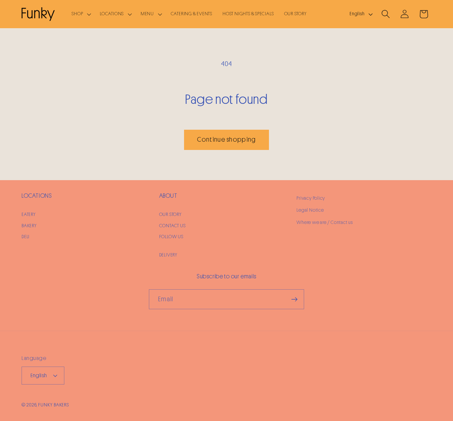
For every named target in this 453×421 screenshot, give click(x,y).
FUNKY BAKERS (53, 404)
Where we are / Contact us (324, 222)
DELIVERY (168, 254)
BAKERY (29, 225)
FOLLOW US (171, 236)
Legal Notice (310, 210)
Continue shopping (226, 139)
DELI (26, 236)
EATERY (29, 214)
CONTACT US (172, 225)
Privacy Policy (310, 198)
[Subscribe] (294, 299)
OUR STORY (170, 214)
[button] (81, 14)
